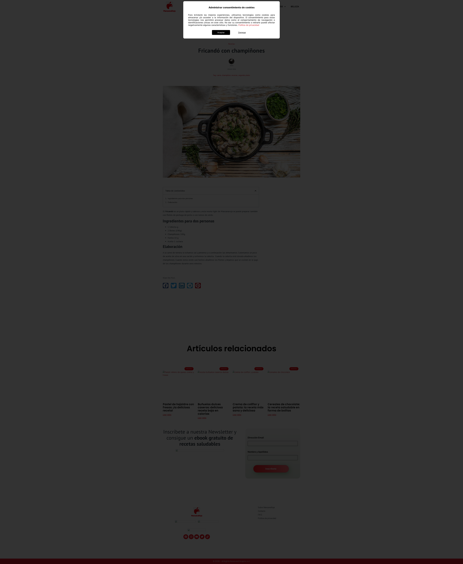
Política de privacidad (248, 25)
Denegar (242, 32)
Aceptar (221, 32)
